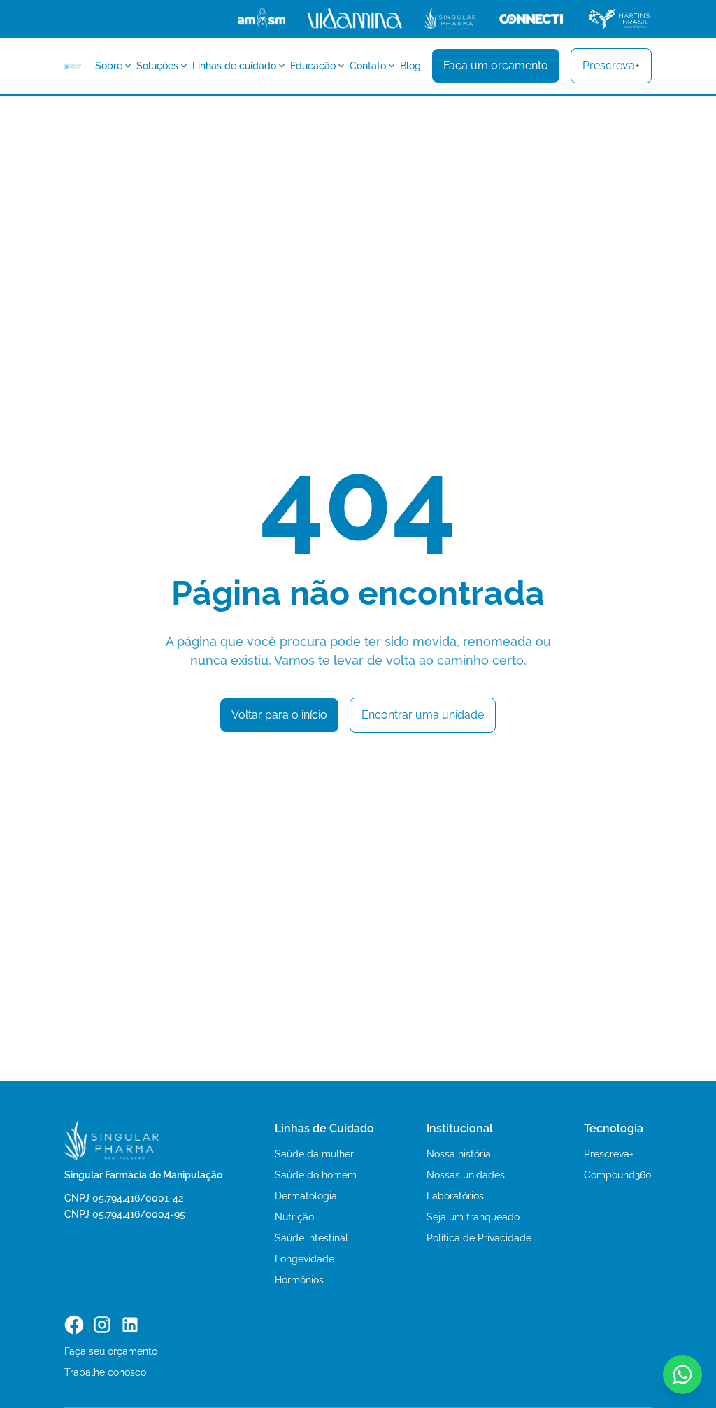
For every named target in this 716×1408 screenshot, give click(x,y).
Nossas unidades (466, 1175)
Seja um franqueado (473, 1217)
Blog (410, 65)
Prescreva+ (608, 1154)
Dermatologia (306, 1196)
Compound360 (618, 1175)
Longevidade (304, 1259)
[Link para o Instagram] (102, 1325)
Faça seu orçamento (110, 1351)
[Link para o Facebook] (74, 1325)
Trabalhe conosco (105, 1372)
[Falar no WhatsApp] (682, 1374)
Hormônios (299, 1280)
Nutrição (294, 1217)
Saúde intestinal (311, 1238)
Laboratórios (455, 1196)
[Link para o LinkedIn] (130, 1325)
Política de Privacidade (479, 1238)
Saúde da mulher (314, 1154)
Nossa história (459, 1154)
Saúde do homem (316, 1175)
